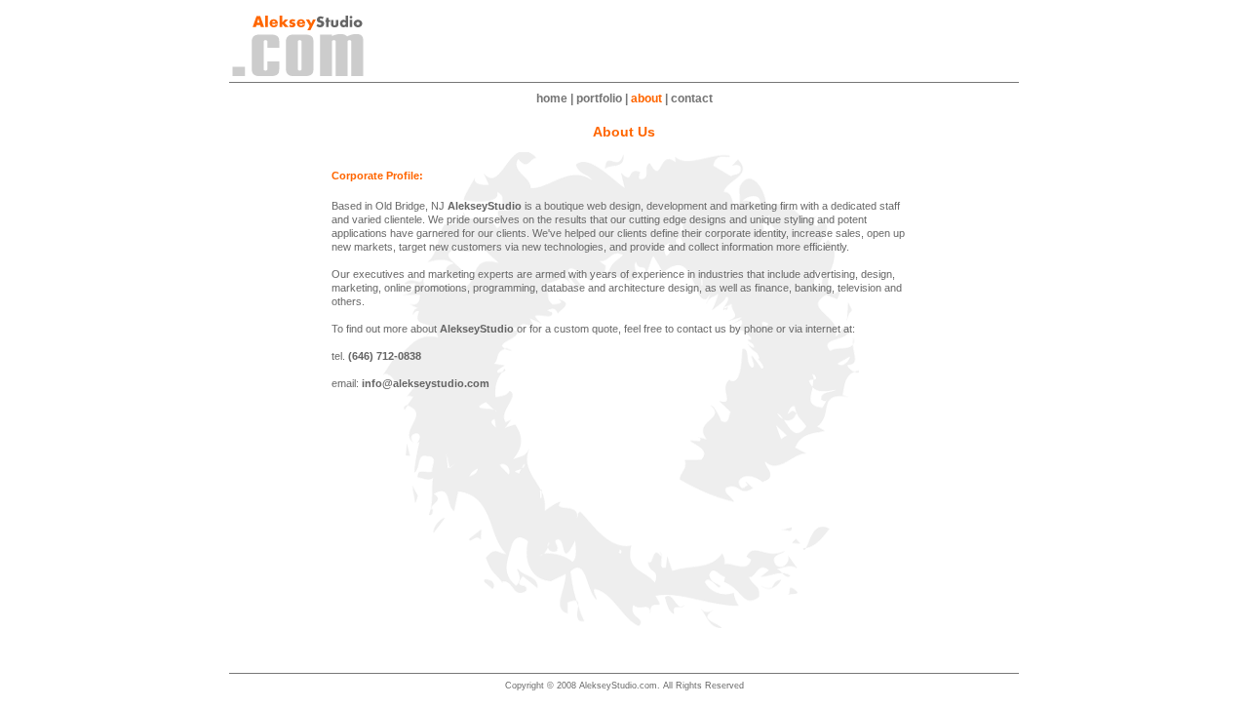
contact (692, 98)
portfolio (599, 98)
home (551, 98)
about (646, 98)
